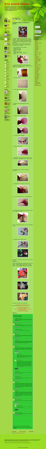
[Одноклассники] (14, 19)
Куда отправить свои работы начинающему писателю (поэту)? (8, 44)
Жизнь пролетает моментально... (8, 117)
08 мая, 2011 (20, 329)
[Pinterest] (19, 19)
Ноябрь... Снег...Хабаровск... (8, 56)
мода (35, 63)
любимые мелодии (37, 59)
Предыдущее (31, 431)
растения (36, 76)
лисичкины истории (37, 58)
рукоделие (36, 77)
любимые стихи (37, 60)
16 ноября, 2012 (19, 412)
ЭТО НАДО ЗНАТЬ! (37, 83)
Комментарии (37, 27)
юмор (35, 84)
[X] (16, 19)
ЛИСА (15, 346)
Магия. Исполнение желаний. (8, 91)
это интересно (36, 82)
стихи (35, 80)
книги (35, 51)
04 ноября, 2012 (19, 399)
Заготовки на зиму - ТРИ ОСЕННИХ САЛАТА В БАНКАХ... (9, 103)
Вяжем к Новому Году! (8, 98)
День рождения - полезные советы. (8, 31)
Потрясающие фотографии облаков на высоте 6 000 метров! (8, 52)
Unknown (16, 399)
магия (35, 61)
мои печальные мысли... (38, 64)
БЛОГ (22, 307)
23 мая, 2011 (17, 371)
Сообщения (37, 26)
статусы (36, 79)
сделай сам (16, 313)
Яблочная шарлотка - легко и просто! (8, 25)
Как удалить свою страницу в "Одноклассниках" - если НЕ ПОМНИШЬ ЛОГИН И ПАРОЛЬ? (7, 40)
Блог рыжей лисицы (17, 4)
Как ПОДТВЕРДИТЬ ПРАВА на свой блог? (9, 35)
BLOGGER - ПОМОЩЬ (37, 85)
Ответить (16, 321)
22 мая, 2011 (18, 346)
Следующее (14, 431)
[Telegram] (15, 19)
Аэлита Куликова (23, 305)
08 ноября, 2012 (20, 405)
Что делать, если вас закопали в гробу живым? (8, 48)
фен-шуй (36, 81)
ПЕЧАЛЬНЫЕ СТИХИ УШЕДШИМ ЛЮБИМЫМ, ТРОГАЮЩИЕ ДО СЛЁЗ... (7, 21)
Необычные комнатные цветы (8, 110)
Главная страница (22, 431)
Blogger (27, 447)
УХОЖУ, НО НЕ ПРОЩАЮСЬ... (9, 28)
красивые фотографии (38, 54)
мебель (36, 62)
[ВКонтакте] (13, 19)
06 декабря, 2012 (20, 354)
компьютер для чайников (38, 52)
